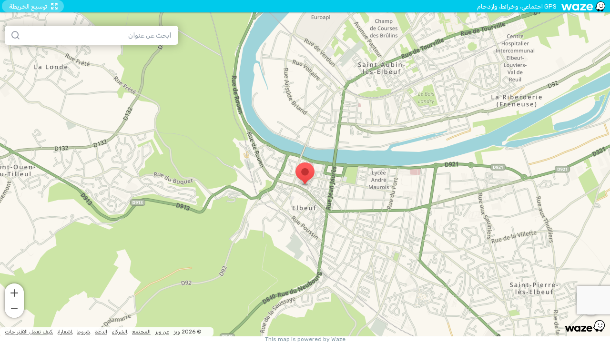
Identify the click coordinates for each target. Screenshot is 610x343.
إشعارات (65, 332)
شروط (83, 332)
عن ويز (162, 332)
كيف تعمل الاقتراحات (29, 332)
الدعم (101, 332)
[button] (14, 292)
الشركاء (119, 332)
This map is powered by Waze (305, 339)
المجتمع (141, 332)
